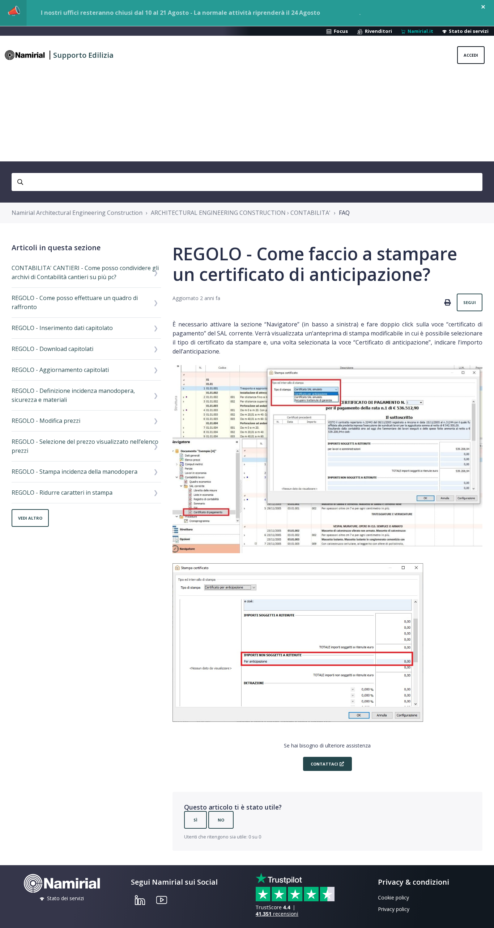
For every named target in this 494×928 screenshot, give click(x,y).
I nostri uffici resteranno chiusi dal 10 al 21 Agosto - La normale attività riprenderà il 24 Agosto (180, 13)
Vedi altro (30, 518)
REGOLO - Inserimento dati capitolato (62, 328)
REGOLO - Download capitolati (52, 349)
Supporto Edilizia (83, 55)
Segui (469, 302)
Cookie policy (393, 897)
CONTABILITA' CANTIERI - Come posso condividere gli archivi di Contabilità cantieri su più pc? (85, 272)
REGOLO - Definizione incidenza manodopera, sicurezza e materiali (73, 395)
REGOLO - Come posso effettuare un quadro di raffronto (75, 302)
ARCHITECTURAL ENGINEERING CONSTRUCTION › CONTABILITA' (241, 213)
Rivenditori (377, 31)
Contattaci (324, 764)
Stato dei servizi (468, 31)
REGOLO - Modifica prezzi (46, 421)
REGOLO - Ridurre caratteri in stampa (62, 492)
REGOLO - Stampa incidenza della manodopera (74, 472)
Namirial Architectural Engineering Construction (77, 213)
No (221, 820)
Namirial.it (419, 31)
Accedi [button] (471, 55)
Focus (340, 31)
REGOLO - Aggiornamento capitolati (60, 370)
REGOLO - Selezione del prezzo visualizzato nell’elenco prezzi (85, 446)
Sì (195, 820)
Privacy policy (393, 909)
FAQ (344, 213)
